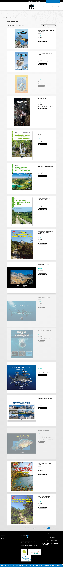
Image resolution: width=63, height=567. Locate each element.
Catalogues (3, 538)
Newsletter (23, 534)
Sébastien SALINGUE (43, 39)
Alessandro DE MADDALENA (44, 338)
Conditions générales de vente (52, 536)
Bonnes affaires (3, 534)
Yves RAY (40, 141)
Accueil (9, 17)
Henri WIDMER (41, 405)
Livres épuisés (3, 535)
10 (45, 528)
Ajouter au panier (43, 41)
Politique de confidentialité (51, 538)
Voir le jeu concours (57, 565)
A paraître (2, 536)
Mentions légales (52, 537)
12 (51, 528)
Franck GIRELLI (41, 83)
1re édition (20, 17)
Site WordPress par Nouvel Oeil (52, 540)
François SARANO (42, 305)
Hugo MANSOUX (42, 272)
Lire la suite (42, 85)
